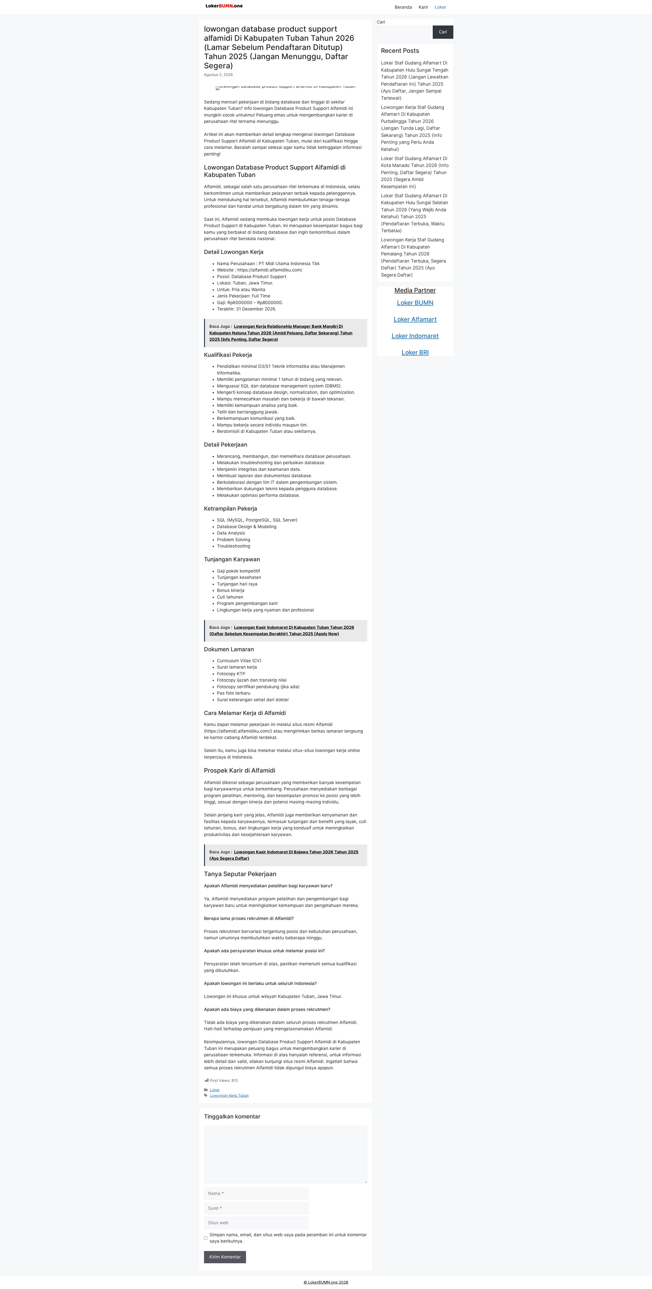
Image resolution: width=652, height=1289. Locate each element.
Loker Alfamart (415, 319)
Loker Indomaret (415, 336)
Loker (440, 7)
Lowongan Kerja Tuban (229, 1095)
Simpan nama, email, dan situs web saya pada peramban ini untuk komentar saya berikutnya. (288, 1238)
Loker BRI (415, 352)
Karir (423, 7)
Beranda (403, 7)
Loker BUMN (415, 302)
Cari (381, 21)
